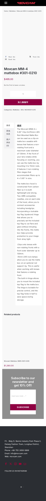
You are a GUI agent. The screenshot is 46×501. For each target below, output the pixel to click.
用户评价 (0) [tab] (8, 142)
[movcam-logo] (26, 3)
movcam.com (15, 456)
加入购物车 (23, 102)
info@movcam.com (19, 453)
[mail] (25, 464)
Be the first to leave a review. (14, 85)
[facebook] (6, 464)
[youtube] (20, 464)
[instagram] (15, 464)
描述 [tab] (8, 125)
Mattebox (16, 110)
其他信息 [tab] (8, 132)
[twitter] (10, 464)
